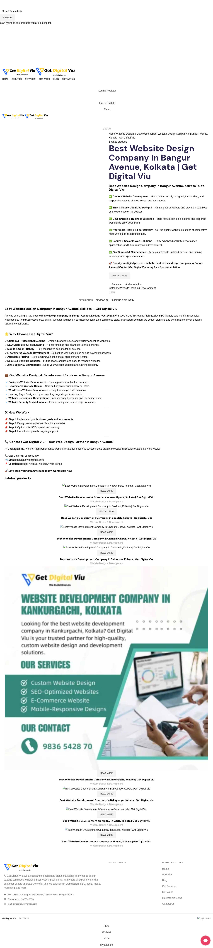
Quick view (206, 578)
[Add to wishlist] (206, 585)
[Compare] (206, 488)
